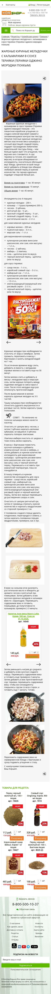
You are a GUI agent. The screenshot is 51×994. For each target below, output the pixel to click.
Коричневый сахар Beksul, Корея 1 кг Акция (13, 845)
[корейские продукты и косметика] (2, 9)
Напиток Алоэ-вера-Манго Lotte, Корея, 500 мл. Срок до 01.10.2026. (23, 616)
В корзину (32, 656)
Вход (32, 4)
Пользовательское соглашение (25, 969)
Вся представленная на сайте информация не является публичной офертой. (25, 916)
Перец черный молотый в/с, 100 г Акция (13, 796)
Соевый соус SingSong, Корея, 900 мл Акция (37, 796)
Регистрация (43, 4)
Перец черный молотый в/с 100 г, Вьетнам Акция (37, 845)
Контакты (10, 4)
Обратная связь (27, 909)
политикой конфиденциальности (15, 984)
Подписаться (25, 965)
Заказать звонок (37, 15)
